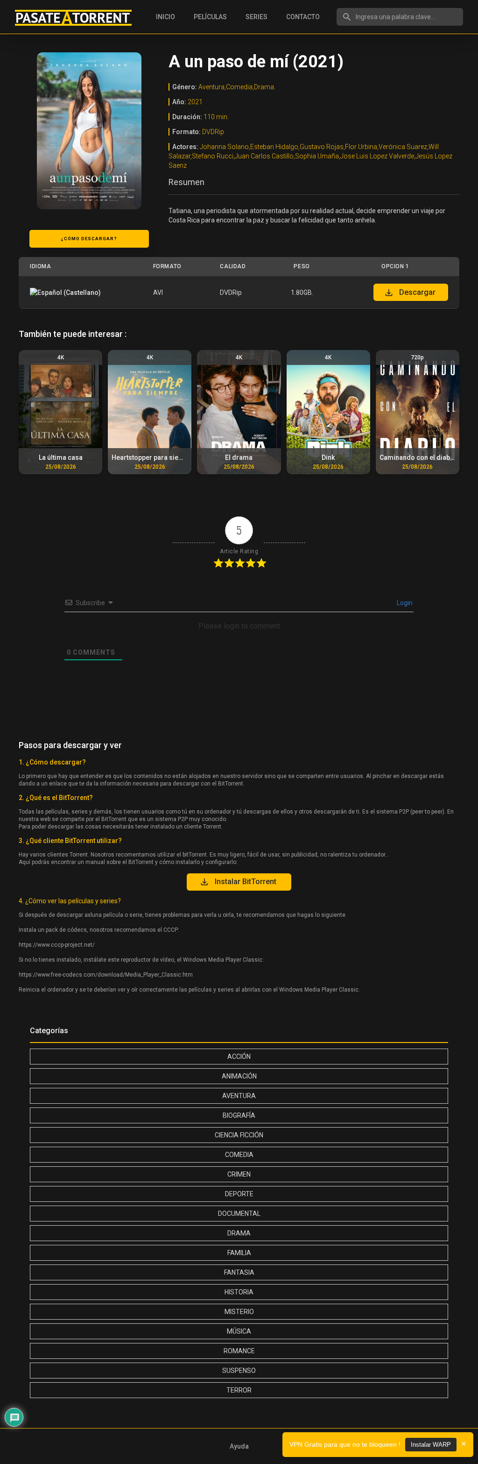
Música (239, 1331)
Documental (239, 1213)
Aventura (239, 1096)
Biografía (239, 1115)
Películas (210, 17)
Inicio (165, 17)
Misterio (239, 1311)
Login (404, 603)
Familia (239, 1253)
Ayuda (239, 1446)
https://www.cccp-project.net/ (57, 945)
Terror (239, 1390)
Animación (239, 1076)
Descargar (417, 292)
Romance (239, 1351)
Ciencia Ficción (239, 1135)
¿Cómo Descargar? (89, 238)
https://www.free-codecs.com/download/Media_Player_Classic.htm (106, 974)
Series (256, 17)
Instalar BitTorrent (245, 881)
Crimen (239, 1174)
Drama (239, 1233)
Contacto (303, 17)
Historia (239, 1292)
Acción (239, 1056)
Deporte (239, 1194)
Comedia (239, 1154)
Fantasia (239, 1272)
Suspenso (239, 1370)
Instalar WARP (431, 1444)
